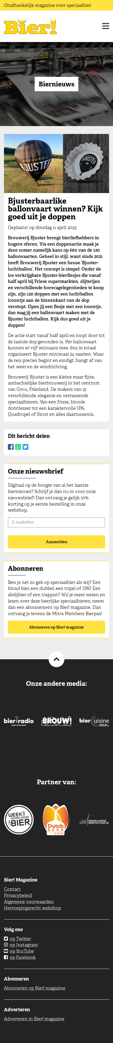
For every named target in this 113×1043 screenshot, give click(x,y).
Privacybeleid (18, 895)
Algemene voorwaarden (29, 902)
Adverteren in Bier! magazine (34, 1019)
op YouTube (22, 951)
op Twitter (20, 939)
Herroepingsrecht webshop (32, 908)
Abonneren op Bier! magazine (56, 627)
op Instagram (24, 945)
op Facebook (23, 957)
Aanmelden (56, 541)
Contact (12, 889)
